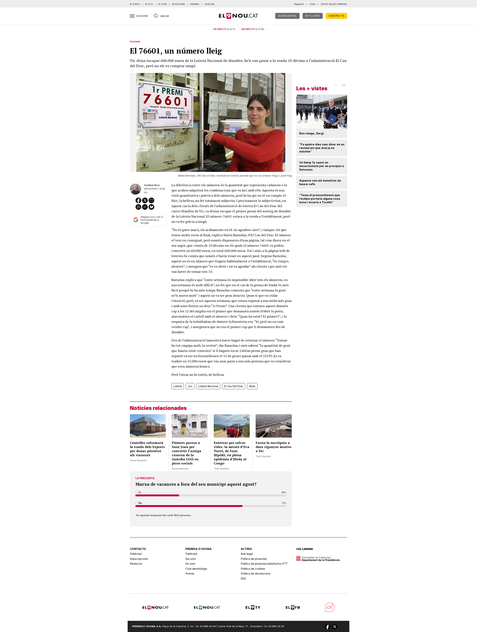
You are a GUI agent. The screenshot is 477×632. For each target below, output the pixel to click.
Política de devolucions (255, 573)
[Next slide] (342, 86)
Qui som (190, 559)
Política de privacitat (254, 559)
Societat (135, 41)
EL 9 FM (162, 4)
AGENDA (194, 4)
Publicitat (136, 553)
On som (190, 563)
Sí (139, 492)
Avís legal (247, 553)
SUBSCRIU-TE (336, 15)
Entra (312, 4)
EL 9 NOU (135, 4)
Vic (146, 192)
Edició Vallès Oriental (334, 4)
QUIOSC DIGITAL (287, 15)
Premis (189, 573)
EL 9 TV (149, 4)
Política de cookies (253, 568)
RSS (243, 578)
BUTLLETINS (178, 4)
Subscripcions (139, 559)
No (140, 503)
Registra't (299, 4)
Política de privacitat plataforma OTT (264, 563)
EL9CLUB (209, 4)
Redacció (136, 563)
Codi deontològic (196, 568)
